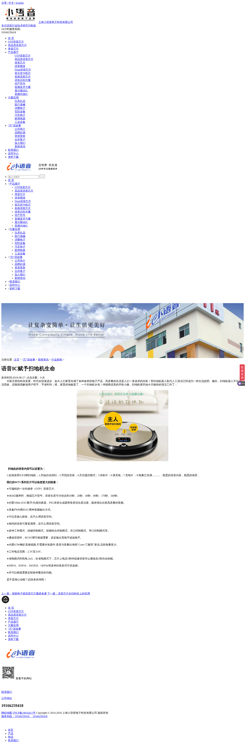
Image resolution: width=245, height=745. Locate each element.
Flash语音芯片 (23, 69)
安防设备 (20, 111)
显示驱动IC (21, 90)
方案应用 (13, 97)
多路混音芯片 (23, 76)
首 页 (11, 38)
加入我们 (20, 143)
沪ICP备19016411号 (24, 712)
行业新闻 (57, 359)
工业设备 (20, 122)
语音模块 (20, 66)
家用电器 (20, 118)
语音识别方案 (23, 80)
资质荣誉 (20, 136)
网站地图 (6, 712)
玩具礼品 (20, 101)
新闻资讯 (20, 146)
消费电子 (20, 108)
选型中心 (13, 153)
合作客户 (20, 139)
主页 (16, 359)
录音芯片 (13, 48)
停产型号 (20, 83)
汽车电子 (20, 115)
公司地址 (6, 698)
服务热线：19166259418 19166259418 (24, 716)
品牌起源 (20, 132)
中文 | (11, 2)
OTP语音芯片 (16, 41)
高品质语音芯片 (17, 45)
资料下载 (13, 157)
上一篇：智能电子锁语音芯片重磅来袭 (24, 593)
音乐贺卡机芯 (23, 73)
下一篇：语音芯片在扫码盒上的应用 (68, 593)
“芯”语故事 (14, 125)
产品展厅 (13, 52)
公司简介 (20, 129)
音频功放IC (21, 94)
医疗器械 (20, 104)
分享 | (4, 2)
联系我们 (13, 150)
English (20, 2)
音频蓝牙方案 (23, 87)
